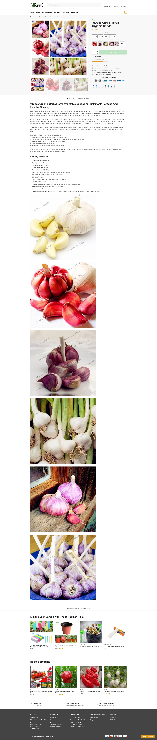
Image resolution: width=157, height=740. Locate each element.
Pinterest (112, 719)
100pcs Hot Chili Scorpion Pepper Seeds (65, 692)
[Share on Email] (105, 85)
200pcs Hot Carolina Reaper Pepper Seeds (41, 692)
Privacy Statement (55, 726)
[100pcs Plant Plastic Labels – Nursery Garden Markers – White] (41, 632)
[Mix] (122, 43)
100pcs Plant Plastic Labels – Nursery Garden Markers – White (40, 646)
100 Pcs (95, 36)
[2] (100, 43)
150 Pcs (101, 36)
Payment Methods (75, 722)
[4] (111, 43)
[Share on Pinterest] (102, 85)
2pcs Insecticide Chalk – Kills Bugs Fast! (114, 647)
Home (31, 16)
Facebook (113, 717)
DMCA (52, 722)
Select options (41, 698)
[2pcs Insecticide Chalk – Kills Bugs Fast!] (115, 632)
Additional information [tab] (83, 99)
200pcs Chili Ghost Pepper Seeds (90, 691)
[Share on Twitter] (99, 85)
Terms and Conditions (56, 724)
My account (107, 6)
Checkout (124, 6)
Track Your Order (75, 717)
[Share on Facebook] (96, 85)
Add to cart (113, 52)
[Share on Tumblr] (111, 85)
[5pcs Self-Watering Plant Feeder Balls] (91, 632)
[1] (94, 43)
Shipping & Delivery (76, 724)
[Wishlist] (50, 623)
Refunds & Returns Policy (77, 726)
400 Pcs (113, 36)
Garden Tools (83, 644)
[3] (105, 43)
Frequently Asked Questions (78, 720)
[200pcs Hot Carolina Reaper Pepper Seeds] (41, 677)
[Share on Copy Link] (114, 85)
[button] (85, 48)
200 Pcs (107, 36)
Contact (52, 720)
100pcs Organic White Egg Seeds (114, 691)
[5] (116, 43)
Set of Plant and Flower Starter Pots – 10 (65, 645)
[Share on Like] (93, 85)
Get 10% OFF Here (148, 736)
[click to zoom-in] (59, 48)
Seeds (36, 16)
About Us (53, 717)
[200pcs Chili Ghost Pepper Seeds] (91, 677)
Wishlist (116, 6)
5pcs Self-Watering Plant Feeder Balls (89, 647)
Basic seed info (94, 717)
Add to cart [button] (41, 653)
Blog (91, 720)
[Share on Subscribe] (108, 85)
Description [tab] (70, 99)
